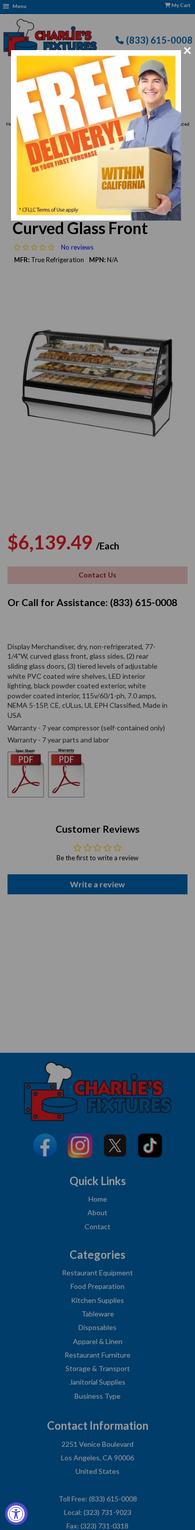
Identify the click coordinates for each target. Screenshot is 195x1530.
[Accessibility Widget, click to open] (16, 1513)
